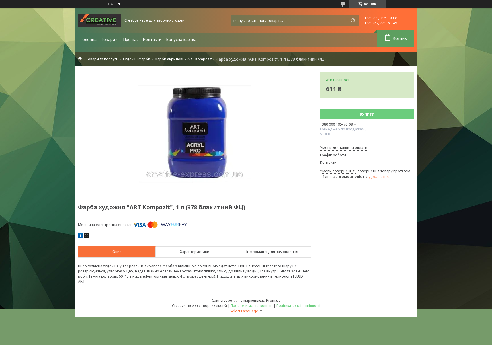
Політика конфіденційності (298, 305)
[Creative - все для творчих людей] (99, 20)
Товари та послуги (102, 59)
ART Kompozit (199, 59)
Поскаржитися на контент (252, 305)
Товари (108, 39)
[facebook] (80, 236)
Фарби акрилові (168, 59)
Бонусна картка (181, 39)
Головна (88, 39)
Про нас (130, 39)
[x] (86, 236)
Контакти (152, 39)
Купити (367, 114)
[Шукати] (353, 20)
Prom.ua (273, 300)
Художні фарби (136, 59)
